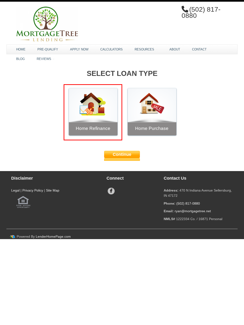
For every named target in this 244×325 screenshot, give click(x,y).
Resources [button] (145, 49)
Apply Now (79, 49)
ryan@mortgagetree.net (193, 211)
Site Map (52, 190)
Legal (15, 190)
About (174, 49)
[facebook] (111, 191)
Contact (199, 49)
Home (20, 49)
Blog (20, 59)
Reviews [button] (44, 59)
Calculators (111, 49)
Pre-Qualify (47, 49)
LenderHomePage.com (53, 236)
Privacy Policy (32, 190)
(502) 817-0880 (188, 203)
